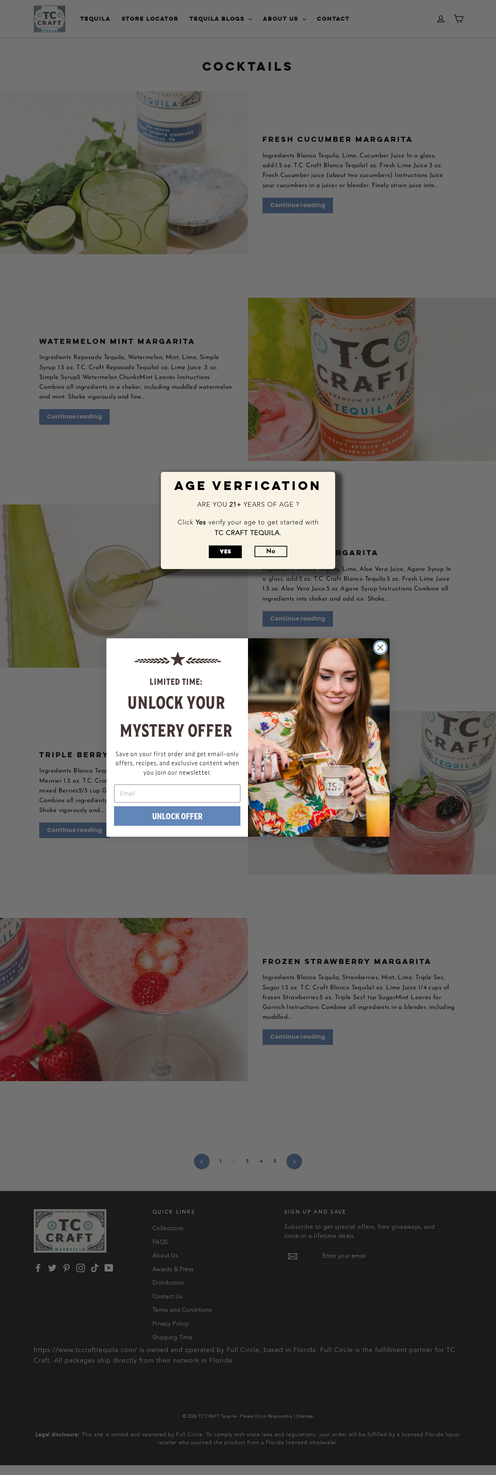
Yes (225, 551)
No (271, 551)
